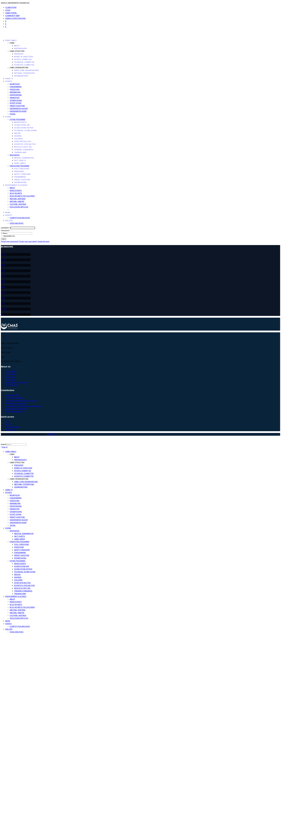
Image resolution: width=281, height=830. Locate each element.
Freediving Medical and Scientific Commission (23, 406)
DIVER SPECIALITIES (22, 141)
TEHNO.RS (51, 434)
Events (8, 424)
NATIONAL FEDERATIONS (24, 73)
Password (5, 231)
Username (5, 228)
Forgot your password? (10, 241)
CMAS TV (9, 79)
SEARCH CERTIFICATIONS (15, 18)
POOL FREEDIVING (21, 169)
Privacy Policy (10, 374)
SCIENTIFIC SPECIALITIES (25, 144)
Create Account (43, 241)
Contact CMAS (10, 371)
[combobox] (16, 444)
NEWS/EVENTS (20, 122)
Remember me (9, 236)
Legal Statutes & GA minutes (16, 382)
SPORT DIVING (15, 103)
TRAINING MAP (20, 152)
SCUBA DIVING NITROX (23, 128)
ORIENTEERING (16, 95)
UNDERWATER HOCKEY (19, 109)
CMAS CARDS (20, 163)
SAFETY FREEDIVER (22, 174)
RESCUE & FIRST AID (23, 147)
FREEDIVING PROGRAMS (19, 166)
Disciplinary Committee (14, 398)
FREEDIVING (14, 89)
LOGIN (7, 10)
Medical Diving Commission (16, 403)
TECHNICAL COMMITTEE (24, 62)
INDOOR (17, 133)
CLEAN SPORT (11, 7)
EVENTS (8, 215)
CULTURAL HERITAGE (18, 204)
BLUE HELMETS (16, 193)
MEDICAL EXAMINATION (24, 158)
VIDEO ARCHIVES (16, 223)
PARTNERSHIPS (20, 48)
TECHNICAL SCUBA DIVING (25, 131)
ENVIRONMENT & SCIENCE (16, 185)
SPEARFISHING (16, 100)
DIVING (8, 117)
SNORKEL (18, 136)
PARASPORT (15, 98)
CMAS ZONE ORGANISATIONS (26, 70)
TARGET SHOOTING (17, 106)
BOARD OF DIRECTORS (23, 57)
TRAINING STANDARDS (23, 150)
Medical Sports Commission (16, 409)
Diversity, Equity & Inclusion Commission (21, 401)
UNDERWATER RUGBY (18, 111)
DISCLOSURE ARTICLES (19, 207)
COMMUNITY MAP (12, 16)
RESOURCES (14, 155)
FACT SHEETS (20, 161)
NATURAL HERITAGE (17, 199)
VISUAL (13, 114)
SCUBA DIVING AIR (22, 125)
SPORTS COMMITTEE (23, 59)
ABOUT (17, 46)
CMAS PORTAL (11, 13)
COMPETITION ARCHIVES (20, 218)
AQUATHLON (15, 84)
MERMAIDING (15, 92)
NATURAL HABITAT (17, 201)
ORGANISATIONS (21, 76)
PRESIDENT (19, 54)
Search (3, 444)
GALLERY (9, 221)
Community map (11, 385)
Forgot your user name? (28, 241)
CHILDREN (18, 139)
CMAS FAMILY (11, 40)
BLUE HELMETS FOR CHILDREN (22, 196)
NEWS (7, 213)
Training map (10, 430)
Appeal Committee (12, 395)
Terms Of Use (10, 377)
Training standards (12, 427)
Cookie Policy (10, 380)
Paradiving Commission (14, 412)
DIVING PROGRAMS (17, 119)
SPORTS (8, 81)
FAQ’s (7, 421)
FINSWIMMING (16, 87)
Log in (4, 239)
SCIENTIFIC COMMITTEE (24, 65)
